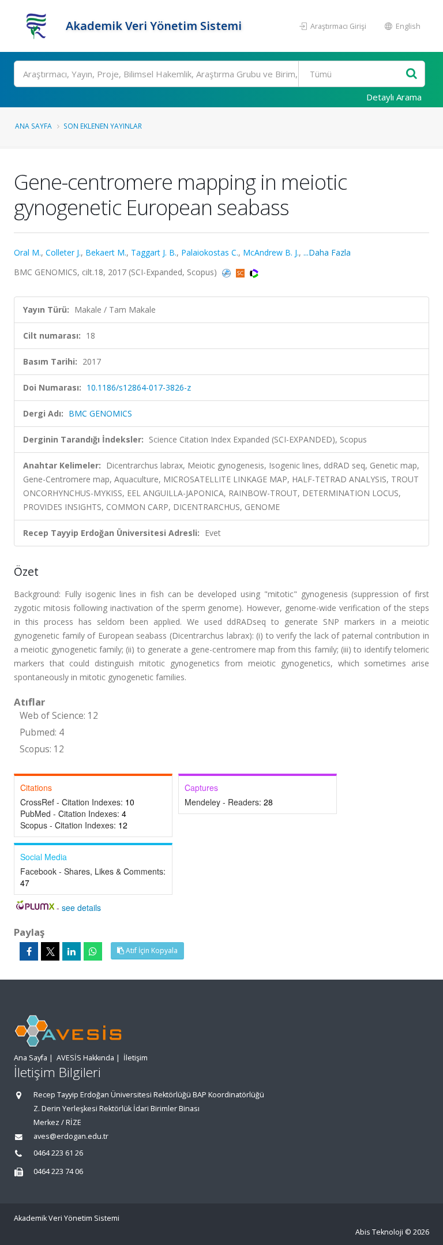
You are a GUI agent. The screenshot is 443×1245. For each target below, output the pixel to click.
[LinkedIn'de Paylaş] (71, 951)
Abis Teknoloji (379, 1232)
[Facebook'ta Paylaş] (29, 951)
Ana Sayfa (33, 125)
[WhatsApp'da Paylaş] (93, 951)
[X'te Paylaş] (50, 951)
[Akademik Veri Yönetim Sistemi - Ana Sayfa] (38, 26)
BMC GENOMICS (100, 413)
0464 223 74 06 (58, 1171)
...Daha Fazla (327, 252)
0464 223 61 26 (58, 1153)
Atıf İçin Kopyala (151, 950)
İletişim (135, 1058)
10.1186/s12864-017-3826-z (139, 387)
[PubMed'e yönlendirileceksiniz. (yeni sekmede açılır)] (227, 272)
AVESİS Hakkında (85, 1058)
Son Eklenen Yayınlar (102, 125)
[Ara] (412, 74)
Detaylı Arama (394, 97)
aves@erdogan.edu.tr (70, 1136)
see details (81, 907)
